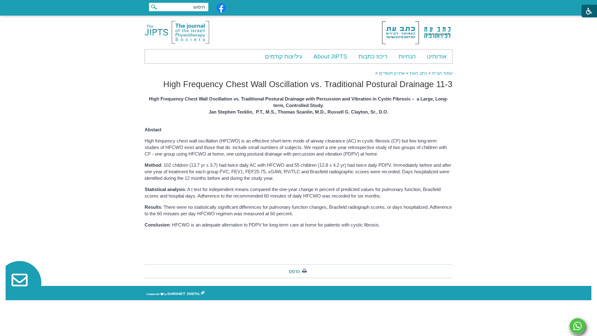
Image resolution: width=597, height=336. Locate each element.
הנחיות (407, 56)
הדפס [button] (294, 271)
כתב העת (418, 73)
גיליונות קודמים (283, 56)
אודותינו (437, 56)
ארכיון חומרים (392, 73)
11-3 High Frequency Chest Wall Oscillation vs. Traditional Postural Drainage (307, 84)
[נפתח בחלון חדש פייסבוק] (221, 7)
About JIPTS (330, 56)
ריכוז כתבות (373, 56)
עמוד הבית (442, 73)
